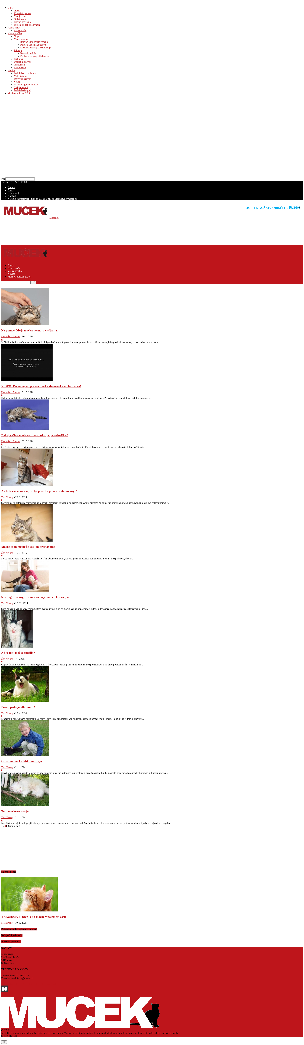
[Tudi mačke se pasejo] (25, 805)
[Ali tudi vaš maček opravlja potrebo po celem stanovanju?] (27, 485)
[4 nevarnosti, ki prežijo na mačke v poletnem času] (29, 910)
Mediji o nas (20, 16)
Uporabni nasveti (22, 61)
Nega (16, 36)
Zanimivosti (20, 67)
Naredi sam (19, 64)
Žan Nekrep (7, 497)
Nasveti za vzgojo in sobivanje (35, 47)
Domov (11, 187)
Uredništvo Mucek (10, 336)
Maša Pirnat (7, 922)
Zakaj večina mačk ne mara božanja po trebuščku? (34, 435)
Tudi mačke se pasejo (15, 811)
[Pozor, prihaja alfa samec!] (25, 700)
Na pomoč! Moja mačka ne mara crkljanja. (29, 330)
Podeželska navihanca (25, 73)
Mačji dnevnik (21, 87)
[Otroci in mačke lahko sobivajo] (25, 755)
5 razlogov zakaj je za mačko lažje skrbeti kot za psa (35, 597)
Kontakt (12, 196)
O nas (10, 7)
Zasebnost (51, 984)
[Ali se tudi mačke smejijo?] (17, 646)
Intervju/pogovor (22, 79)
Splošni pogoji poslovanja (27, 24)
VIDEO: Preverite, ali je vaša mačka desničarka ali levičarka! (41, 386)
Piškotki (40, 984)
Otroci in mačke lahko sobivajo (21, 761)
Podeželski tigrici (22, 90)
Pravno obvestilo (22, 22)
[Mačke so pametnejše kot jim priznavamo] (27, 540)
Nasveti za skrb (28, 53)
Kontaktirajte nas (22, 13)
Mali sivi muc (21, 76)
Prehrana (18, 59)
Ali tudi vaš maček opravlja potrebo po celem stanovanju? (39, 491)
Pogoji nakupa (27, 984)
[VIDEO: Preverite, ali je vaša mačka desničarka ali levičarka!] (27, 380)
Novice (11, 70)
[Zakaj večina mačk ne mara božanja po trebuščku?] (25, 429)
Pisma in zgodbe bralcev (26, 84)
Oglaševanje (20, 19)
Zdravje (18, 50)
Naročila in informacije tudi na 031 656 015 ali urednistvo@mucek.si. (42, 198)
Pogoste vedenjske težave (33, 44)
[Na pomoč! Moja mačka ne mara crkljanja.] (25, 324)
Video (17, 81)
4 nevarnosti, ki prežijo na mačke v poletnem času (33, 916)
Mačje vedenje (21, 39)
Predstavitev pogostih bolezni (35, 56)
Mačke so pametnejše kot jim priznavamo (28, 546)
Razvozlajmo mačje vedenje (34, 42)
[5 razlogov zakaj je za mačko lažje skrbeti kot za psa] (25, 591)
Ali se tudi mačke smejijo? (18, 652)
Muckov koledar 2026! (19, 93)
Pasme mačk (14, 27)
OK (4, 1042)
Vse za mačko (15, 33)
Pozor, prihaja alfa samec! (18, 707)
